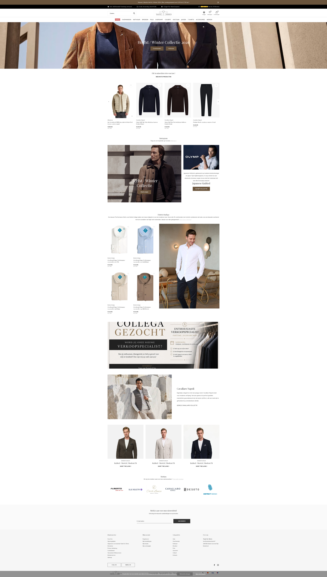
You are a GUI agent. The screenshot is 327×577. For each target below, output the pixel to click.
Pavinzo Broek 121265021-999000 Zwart (204, 122)
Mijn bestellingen (147, 541)
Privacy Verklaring (112, 548)
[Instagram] (218, 565)
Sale (117, 19)
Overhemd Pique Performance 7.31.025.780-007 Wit (116, 261)
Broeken (145, 19)
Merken (209, 19)
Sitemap (110, 557)
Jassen (183, 19)
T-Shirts (191, 19)
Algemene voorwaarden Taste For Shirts (118, 543)
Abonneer (181, 521)
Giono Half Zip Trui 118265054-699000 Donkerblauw (147, 123)
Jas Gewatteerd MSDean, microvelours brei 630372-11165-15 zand (120, 123)
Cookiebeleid (111, 550)
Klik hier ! (174, 141)
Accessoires (200, 19)
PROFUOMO (144, 192)
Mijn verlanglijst (147, 546)
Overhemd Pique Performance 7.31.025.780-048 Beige (116, 308)
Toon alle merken (178, 479)
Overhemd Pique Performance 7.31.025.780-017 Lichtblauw (142, 261)
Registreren (146, 539)
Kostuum (176, 19)
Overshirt (159, 19)
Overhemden (126, 19)
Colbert (168, 19)
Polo (152, 19)
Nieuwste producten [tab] (163, 77)
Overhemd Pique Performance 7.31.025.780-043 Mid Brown (142, 308)
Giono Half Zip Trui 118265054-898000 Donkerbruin (175, 123)
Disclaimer (110, 546)
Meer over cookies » (201, 574)
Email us (128, 565)
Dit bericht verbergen (185, 574)
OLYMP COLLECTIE (201, 189)
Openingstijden (112, 541)
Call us (114, 565)
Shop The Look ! (125, 466)
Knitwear (136, 19)
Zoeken (134, 13)
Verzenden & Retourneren (114, 553)
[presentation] (108, 102)
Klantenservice (111, 555)
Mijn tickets (145, 543)
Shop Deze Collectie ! (185, 219)
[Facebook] (214, 565)
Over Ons (110, 539)
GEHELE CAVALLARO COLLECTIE (187, 405)
